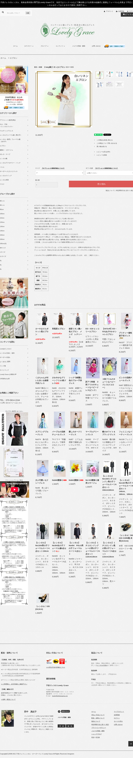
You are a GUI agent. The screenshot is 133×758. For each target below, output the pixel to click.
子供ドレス (20, 754)
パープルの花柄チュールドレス (58, 433)
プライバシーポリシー (98, 727)
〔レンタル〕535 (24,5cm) (42, 607)
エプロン (13, 58)
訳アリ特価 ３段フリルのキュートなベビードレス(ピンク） (92, 386)
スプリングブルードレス (41, 433)
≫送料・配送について (8, 699)
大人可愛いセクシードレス (41, 481)
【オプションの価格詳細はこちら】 (53, 168)
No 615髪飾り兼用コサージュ (92, 481)
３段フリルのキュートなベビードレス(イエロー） (108, 383)
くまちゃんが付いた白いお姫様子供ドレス (41, 380)
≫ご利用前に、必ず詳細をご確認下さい (14, 684)
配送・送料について (98, 718)
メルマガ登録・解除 (78, 46)
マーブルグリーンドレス (92, 433)
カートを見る (118, 721)
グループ (44, 46)
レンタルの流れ (102, 665)
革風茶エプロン (58, 329)
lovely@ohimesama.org (60, 696)
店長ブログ (65, 711)
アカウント (109, 11)
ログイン (117, 718)
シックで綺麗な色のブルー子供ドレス (75, 380)
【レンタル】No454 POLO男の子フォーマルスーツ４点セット (76, 548)
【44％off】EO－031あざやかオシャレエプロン (109, 331)
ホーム (15, 46)
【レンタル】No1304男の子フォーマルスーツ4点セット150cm (42, 547)
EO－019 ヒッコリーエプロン (92, 330)
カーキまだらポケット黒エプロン (41, 331)
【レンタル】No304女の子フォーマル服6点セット (59, 547)
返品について (110, 190)
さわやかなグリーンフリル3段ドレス (59, 380)
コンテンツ (59, 46)
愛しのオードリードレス (75, 433)
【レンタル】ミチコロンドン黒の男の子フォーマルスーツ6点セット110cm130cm (109, 550)
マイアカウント (119, 711)
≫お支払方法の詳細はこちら (55, 667)
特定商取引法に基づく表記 (100, 724)
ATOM (98, 737)
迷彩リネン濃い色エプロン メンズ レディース (75, 333)
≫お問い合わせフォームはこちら (11, 403)
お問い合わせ (96, 46)
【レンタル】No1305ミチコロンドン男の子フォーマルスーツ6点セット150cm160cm (109, 483)
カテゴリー (28, 46)
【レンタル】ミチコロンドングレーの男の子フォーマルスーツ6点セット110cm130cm (93, 550)
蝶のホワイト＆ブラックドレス (108, 433)
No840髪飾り (57, 480)
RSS (92, 737)
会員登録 (121, 11)
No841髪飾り (74, 480)
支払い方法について (98, 715)
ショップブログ (96, 734)
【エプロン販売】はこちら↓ (14, 411)
